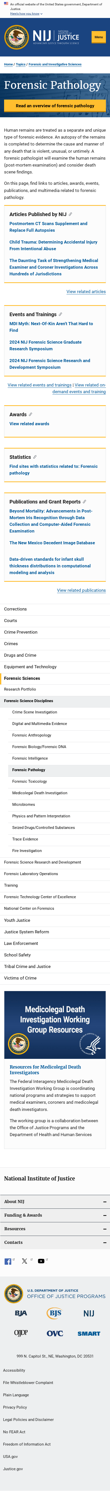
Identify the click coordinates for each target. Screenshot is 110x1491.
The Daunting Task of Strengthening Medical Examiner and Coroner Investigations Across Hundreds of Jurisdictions (53, 267)
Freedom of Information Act (27, 1444)
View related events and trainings (40, 385)
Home (8, 64)
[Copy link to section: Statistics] (33, 456)
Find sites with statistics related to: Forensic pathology (53, 470)
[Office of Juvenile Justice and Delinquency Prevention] (21, 1337)
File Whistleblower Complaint (28, 1382)
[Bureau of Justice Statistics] (55, 1320)
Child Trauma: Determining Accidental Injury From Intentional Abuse (53, 245)
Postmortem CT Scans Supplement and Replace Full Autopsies (48, 227)
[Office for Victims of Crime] (55, 1337)
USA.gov (10, 1456)
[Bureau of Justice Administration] (21, 1317)
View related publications (81, 590)
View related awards (29, 423)
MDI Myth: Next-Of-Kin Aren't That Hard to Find (51, 327)
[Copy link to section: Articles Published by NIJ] (69, 213)
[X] (26, 1263)
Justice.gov (13, 1469)
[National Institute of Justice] (89, 1317)
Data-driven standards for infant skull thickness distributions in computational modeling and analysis (50, 566)
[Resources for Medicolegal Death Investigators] (55, 1025)
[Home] (56, 37)
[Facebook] (9, 1263)
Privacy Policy (15, 1407)
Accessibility (14, 1370)
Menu (99, 37)
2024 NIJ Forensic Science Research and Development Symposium (49, 364)
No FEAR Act (14, 1432)
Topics (21, 64)
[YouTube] (43, 1263)
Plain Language (16, 1395)
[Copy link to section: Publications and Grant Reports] (83, 501)
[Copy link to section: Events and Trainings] (59, 313)
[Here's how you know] (55, 9)
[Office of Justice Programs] (16, 37)
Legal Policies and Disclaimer (28, 1419)
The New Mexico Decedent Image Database (52, 542)
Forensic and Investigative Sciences (55, 64)
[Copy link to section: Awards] (29, 414)
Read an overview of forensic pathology (55, 105)
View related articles (86, 291)
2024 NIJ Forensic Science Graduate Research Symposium (45, 345)
